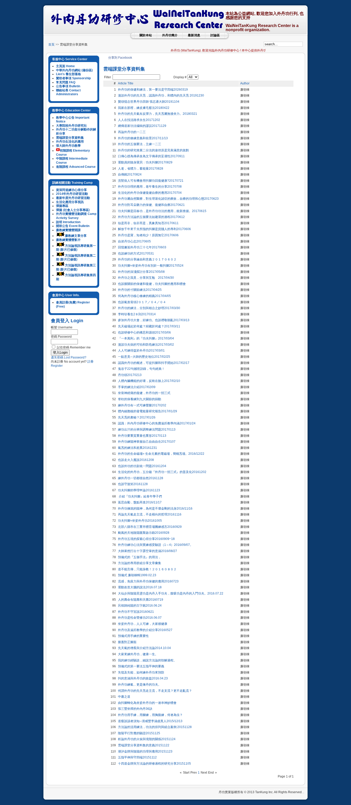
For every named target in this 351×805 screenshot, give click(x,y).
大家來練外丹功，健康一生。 (138, 654)
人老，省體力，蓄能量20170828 (140, 168)
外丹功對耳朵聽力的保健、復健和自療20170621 (151, 205)
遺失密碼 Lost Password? (68, 357)
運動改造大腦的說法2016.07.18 (140, 587)
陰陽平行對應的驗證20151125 (139, 733)
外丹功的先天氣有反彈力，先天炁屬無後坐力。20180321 (157, 114)
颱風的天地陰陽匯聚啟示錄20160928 (143, 533)
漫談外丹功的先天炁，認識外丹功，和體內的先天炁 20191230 (161, 95)
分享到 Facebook (120, 57)
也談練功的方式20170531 (136, 253)
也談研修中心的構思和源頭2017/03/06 (144, 332)
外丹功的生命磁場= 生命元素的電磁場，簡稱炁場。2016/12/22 (161, 454)
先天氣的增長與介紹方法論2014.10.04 (144, 648)
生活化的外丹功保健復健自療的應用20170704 (150, 193)
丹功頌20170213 (130, 375)
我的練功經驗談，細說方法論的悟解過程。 (147, 660)
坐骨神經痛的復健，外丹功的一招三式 (144, 393)
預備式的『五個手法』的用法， (139, 557)
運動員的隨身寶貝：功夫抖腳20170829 (145, 162)
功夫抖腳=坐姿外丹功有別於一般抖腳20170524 (150, 265)
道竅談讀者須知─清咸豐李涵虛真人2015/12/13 (150, 721)
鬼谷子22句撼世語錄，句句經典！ (141, 369)
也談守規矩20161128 (133, 484)
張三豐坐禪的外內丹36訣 (135, 709)
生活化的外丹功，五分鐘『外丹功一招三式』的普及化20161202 (162, 472)
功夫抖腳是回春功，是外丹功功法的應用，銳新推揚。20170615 (162, 211)
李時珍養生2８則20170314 (137, 314)
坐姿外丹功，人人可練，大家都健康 (142, 624)
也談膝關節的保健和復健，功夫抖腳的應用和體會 (152, 284)
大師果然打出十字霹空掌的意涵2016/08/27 (147, 551)
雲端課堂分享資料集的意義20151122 (143, 745)
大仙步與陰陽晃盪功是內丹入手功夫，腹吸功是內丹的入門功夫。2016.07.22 (170, 593)
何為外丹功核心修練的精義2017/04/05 (144, 296)
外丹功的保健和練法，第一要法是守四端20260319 (153, 89)
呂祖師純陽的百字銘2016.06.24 (140, 605)
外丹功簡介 (170, 35)
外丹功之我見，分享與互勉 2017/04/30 (146, 277)
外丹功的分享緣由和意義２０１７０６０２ (147, 259)
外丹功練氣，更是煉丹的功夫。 (139, 684)
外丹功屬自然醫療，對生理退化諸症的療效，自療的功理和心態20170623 (168, 198)
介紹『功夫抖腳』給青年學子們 (140, 496)
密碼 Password (61, 336)
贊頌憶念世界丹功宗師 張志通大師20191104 (148, 101)
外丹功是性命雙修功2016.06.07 (140, 617)
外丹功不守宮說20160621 (136, 612)
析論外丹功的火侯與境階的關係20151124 (147, 739)
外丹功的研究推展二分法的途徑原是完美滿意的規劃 (153, 150)
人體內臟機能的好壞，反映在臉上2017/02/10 (149, 381)
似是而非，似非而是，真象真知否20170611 (148, 223)
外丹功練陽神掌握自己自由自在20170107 (147, 441)
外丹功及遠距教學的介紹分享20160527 (145, 630)
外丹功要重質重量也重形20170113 (142, 435)
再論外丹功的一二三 (132, 132)
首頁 (51, 44)
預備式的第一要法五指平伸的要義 (141, 666)
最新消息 (194, 35)
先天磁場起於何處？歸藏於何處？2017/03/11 (149, 326)
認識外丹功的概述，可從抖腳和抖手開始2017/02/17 (153, 363)
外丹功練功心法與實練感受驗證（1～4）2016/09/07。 (155, 545)
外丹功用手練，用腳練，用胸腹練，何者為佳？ (150, 715)
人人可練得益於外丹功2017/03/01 (141, 350)
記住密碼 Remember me (74, 347)
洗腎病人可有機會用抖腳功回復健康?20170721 (150, 180)
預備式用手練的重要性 (133, 636)
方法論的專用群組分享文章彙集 (139, 563)
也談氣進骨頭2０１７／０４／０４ (142, 302)
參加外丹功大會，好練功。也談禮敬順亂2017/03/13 (153, 320)
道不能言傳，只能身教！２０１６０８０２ (147, 569)
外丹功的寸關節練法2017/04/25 (140, 290)
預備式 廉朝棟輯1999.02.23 (137, 575)
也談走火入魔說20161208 (136, 460)
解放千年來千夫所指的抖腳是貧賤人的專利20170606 (154, 229)
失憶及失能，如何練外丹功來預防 (141, 672)
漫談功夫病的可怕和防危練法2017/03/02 (146, 344)
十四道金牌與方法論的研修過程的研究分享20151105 (154, 763)
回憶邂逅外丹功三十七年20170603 (142, 247)
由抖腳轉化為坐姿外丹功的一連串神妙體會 (147, 703)
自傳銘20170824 (130, 174)
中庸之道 (124, 696)
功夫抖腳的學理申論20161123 (139, 490)
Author (245, 83)
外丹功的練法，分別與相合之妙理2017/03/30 (149, 308)
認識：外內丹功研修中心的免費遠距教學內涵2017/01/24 (157, 423)
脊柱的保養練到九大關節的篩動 (139, 399)
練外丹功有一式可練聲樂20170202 (142, 405)
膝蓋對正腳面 (127, 642)
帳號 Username (61, 327)
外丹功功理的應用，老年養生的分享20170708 (150, 186)
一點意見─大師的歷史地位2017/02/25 (144, 356)
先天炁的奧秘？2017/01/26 (136, 417)
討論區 (215, 35)
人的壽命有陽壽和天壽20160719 (140, 599)
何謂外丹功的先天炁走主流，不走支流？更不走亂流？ (155, 691)
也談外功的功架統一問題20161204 (142, 466)
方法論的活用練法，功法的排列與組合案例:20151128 (155, 727)
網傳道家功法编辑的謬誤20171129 (142, 126)
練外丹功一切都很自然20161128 (140, 478)
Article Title (125, 83)
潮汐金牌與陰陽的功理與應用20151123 (145, 751)
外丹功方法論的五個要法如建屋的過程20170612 (151, 217)
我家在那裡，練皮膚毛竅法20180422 (143, 108)
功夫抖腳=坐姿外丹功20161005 (140, 520)
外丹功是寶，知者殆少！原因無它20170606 (148, 235)
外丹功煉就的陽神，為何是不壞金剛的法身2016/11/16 (155, 508)
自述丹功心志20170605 (134, 241)
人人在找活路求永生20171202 (139, 120)
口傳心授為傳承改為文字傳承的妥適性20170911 (151, 156)
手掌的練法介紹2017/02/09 (136, 387)
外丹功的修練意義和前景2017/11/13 (143, 138)
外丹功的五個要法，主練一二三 (139, 144)
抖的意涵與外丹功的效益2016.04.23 (143, 678)
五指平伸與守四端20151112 (137, 757)
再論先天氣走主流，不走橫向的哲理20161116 (149, 514)
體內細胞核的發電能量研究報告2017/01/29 (147, 411)
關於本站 (146, 35)
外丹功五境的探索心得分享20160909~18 (146, 539)
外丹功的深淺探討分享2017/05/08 (141, 272)
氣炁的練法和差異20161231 (137, 448)
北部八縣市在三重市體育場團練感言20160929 (150, 527)
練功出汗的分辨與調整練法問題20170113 (147, 429)
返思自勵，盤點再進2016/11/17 (140, 502)
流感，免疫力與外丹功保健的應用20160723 (148, 581)
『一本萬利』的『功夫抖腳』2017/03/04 (146, 338)
